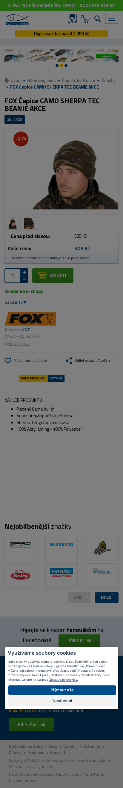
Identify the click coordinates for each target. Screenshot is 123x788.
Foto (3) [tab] (56, 378)
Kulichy (109, 80)
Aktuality (91, 746)
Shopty (62, 774)
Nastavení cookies (25, 780)
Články (15, 752)
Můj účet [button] (73, 19)
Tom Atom (93, 774)
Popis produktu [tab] (33, 378)
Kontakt (57, 752)
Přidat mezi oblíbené (30, 360)
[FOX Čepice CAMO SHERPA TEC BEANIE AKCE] (61, 171)
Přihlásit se (31, 724)
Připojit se (79, 640)
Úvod (15, 80)
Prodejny (35, 752)
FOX (26, 329)
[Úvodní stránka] (17, 19)
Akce (52, 746)
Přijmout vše (62, 689)
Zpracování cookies (63, 679)
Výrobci (70, 746)
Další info (13, 302)
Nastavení (62, 700)
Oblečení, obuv (41, 80)
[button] (107, 597)
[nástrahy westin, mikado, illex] (59, 56)
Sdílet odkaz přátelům (92, 360)
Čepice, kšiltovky (78, 80)
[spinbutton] (12, 275)
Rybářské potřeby (25, 746)
